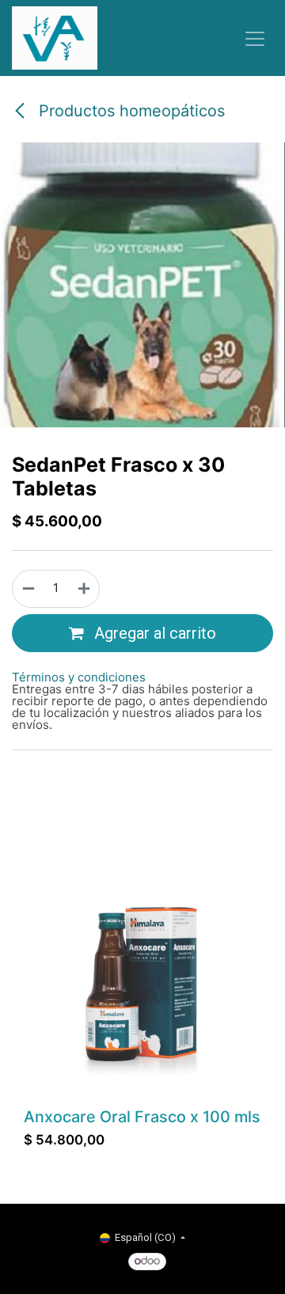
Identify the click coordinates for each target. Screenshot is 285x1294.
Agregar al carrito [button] (153, 633)
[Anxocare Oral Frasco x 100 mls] (142, 983)
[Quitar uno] (28, 589)
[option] (142, 1008)
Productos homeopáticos (129, 110)
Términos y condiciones (79, 677)
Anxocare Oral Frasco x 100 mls (142, 1116)
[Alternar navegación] (255, 38)
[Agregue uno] (85, 589)
